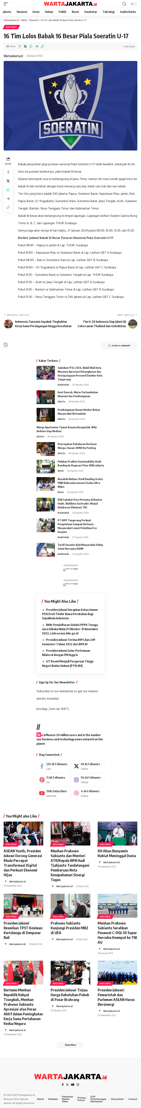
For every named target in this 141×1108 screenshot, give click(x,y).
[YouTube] (72, 1084)
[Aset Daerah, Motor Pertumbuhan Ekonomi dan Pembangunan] (46, 397)
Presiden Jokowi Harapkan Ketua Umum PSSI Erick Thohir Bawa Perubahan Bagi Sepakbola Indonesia (70, 614)
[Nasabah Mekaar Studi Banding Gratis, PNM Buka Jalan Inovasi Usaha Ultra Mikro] (46, 484)
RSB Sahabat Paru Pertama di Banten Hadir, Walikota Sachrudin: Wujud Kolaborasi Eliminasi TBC (80, 503)
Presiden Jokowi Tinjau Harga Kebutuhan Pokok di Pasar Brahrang (70, 995)
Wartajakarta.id (13, 55)
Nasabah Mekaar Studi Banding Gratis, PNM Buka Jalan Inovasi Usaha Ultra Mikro (80, 482)
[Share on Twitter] (25, 46)
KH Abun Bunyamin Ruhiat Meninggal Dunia (117, 853)
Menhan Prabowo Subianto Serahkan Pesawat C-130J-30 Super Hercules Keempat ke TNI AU (117, 932)
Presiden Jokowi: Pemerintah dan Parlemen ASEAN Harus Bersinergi (116, 997)
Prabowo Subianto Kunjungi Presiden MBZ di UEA (69, 928)
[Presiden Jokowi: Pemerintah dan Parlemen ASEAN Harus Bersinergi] (117, 973)
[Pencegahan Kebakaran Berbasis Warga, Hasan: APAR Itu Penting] (46, 449)
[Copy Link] (42, 46)
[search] (124, 4)
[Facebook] (53, 766)
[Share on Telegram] (36, 46)
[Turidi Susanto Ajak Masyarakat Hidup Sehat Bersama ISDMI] (46, 550)
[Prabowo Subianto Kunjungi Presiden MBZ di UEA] (70, 906)
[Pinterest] (53, 779)
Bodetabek (63, 384)
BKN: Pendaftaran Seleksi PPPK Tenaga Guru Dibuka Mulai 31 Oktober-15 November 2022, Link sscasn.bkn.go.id (70, 629)
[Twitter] (88, 766)
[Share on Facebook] (19, 46)
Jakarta (61, 401)
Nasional (11, 27)
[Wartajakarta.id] (70, 3)
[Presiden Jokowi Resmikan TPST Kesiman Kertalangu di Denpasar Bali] (23, 906)
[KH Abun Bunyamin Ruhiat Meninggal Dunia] (117, 834)
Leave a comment (121, 345)
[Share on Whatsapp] (30, 46)
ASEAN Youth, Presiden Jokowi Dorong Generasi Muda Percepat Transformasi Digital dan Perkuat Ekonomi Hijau (23, 862)
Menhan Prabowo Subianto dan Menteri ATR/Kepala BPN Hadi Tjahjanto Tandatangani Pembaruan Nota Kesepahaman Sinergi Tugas (70, 865)
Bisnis (61, 470)
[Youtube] (53, 793)
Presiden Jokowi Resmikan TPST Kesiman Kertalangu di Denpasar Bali (23, 930)
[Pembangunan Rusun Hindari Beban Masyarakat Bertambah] (46, 415)
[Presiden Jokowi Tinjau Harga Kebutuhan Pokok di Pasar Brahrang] (70, 973)
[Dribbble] (88, 793)
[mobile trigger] (7, 3)
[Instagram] (88, 779)
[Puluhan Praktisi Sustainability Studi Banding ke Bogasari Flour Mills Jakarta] (46, 466)
